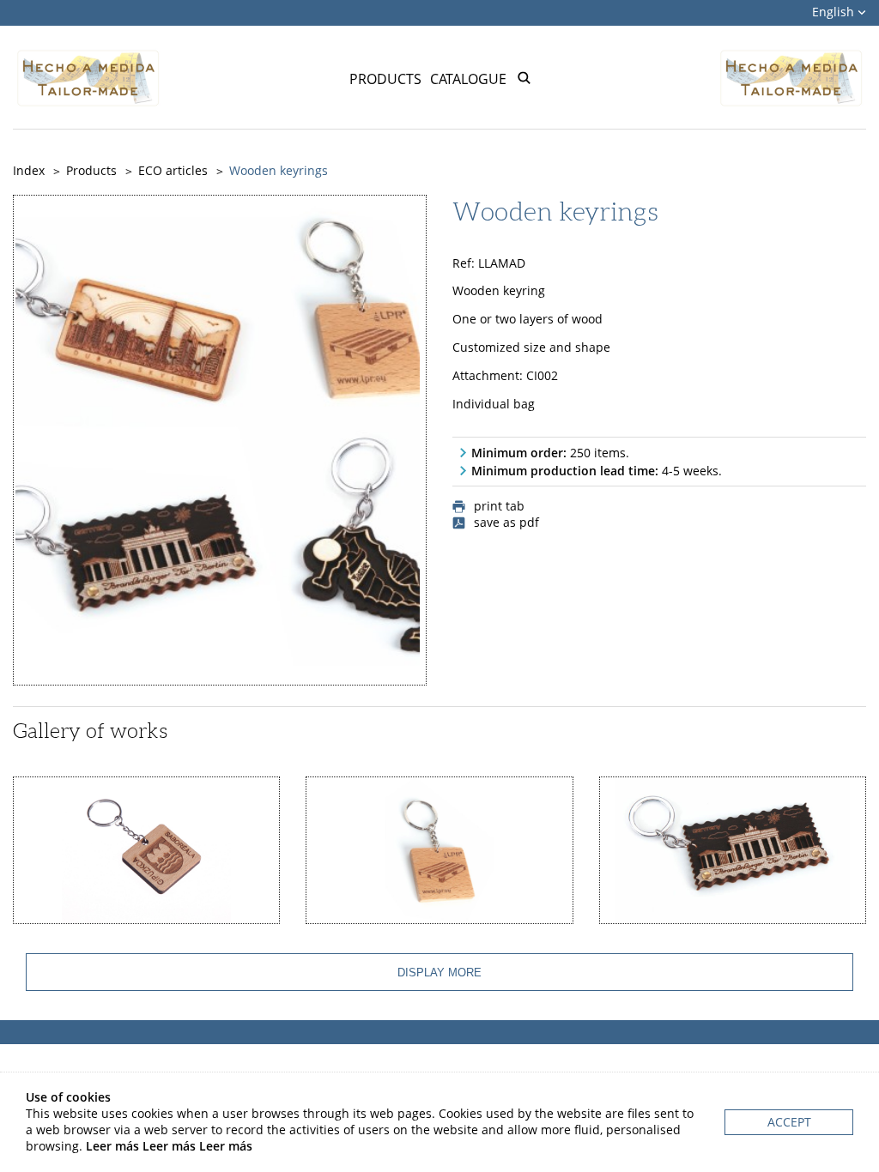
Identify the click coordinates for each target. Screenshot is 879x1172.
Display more (439, 972)
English (835, 11)
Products (385, 78)
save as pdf (506, 522)
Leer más (112, 1146)
